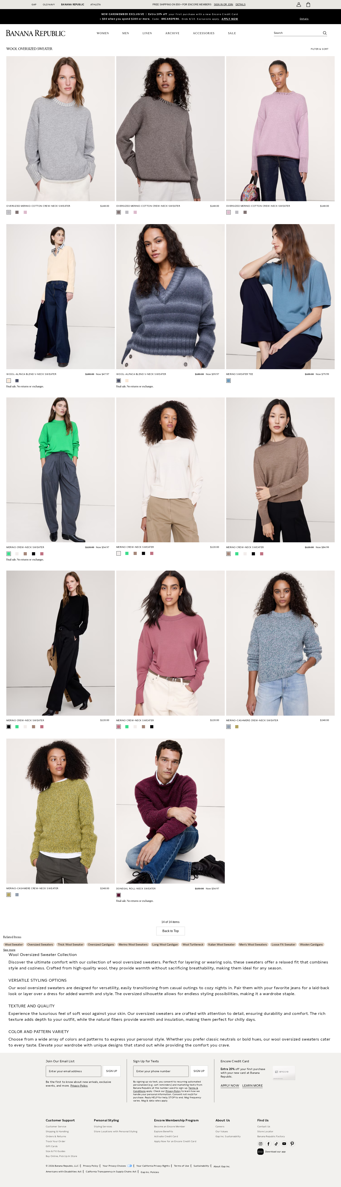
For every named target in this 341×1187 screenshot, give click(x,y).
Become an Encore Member (169, 1126)
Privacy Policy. (79, 1085)
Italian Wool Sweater (221, 944)
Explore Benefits (163, 1131)
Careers (219, 1126)
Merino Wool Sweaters (133, 944)
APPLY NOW (230, 19)
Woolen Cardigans (311, 944)
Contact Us (263, 1126)
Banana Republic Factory (271, 1136)
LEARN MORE (252, 1085)
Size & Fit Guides (55, 1151)
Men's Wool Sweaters (253, 944)
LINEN (147, 33)
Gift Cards (52, 1146)
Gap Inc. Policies (150, 1172)
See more (9, 949)
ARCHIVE (172, 33)
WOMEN (103, 33)
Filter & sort (320, 49)
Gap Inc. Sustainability (228, 1136)
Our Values (221, 1131)
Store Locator (265, 1131)
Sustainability (201, 1165)
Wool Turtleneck (193, 944)
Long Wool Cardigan (165, 944)
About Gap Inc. (222, 1166)
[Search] (324, 33)
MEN (125, 33)
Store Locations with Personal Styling (115, 1131)
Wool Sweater (14, 944)
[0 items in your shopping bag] (308, 4)
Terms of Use (181, 1165)
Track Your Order (55, 1141)
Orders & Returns (56, 1136)
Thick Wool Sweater (70, 944)
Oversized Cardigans (101, 944)
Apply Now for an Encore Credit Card (175, 1141)
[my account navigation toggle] (298, 4)
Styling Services (103, 1126)
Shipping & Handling (57, 1131)
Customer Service (56, 1126)
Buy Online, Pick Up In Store (61, 1156)
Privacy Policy (173, 1091)
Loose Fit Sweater (283, 944)
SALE (232, 33)
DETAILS (240, 4)
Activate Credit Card (166, 1136)
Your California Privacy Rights (153, 1165)
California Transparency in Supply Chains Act (111, 1171)
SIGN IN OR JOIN (223, 4)
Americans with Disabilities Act (64, 1171)
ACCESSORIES (204, 33)
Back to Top (170, 931)
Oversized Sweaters (40, 944)
